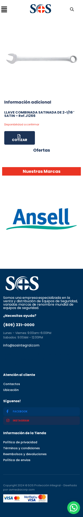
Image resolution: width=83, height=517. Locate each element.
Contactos (11, 384)
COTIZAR (19, 140)
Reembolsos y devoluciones (25, 454)
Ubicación (11, 390)
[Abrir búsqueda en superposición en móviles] (71, 9)
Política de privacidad (20, 442)
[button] (73, 507)
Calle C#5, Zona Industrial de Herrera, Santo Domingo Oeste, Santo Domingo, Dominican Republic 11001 (39, 358)
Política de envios (16, 460)
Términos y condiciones (21, 448)
